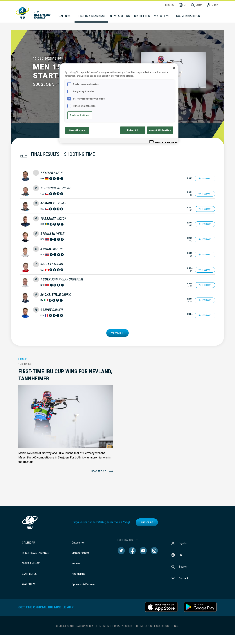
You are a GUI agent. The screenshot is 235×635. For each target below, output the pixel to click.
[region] (118, 103)
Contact (183, 578)
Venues (76, 563)
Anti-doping (78, 573)
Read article (98, 471)
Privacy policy (122, 626)
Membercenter (80, 552)
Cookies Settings (167, 626)
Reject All (132, 130)
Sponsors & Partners (83, 584)
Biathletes (29, 573)
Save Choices (77, 130)
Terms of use (144, 626)
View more (117, 333)
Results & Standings (35, 552)
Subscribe (147, 522)
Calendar (28, 542)
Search (183, 566)
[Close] (174, 68)
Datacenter (78, 542)
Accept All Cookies (160, 130)
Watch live (161, 15)
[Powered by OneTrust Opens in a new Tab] (163, 141)
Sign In (183, 543)
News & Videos (31, 563)
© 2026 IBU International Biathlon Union (82, 626)
